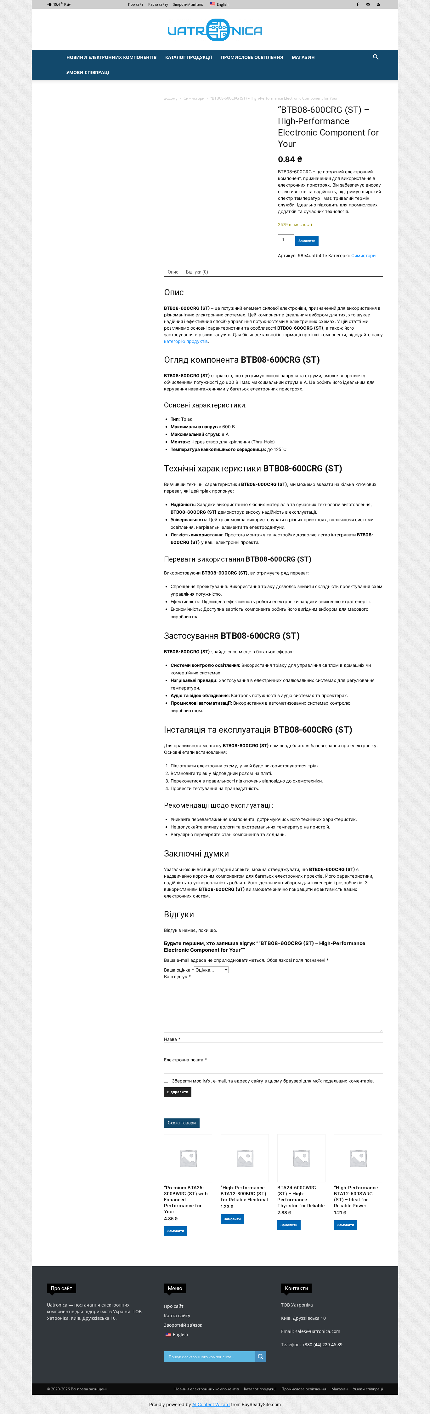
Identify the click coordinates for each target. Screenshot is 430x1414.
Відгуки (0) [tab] (197, 271)
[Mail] (368, 4)
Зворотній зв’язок (188, 4)
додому (171, 98)
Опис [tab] (173, 271)
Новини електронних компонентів (111, 57)
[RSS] (378, 4)
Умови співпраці (87, 72)
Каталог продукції (188, 57)
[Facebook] (357, 4)
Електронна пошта (185, 1059)
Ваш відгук (177, 976)
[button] (375, 58)
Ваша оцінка (179, 969)
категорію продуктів (186, 341)
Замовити (306, 241)
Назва (172, 1039)
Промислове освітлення (252, 57)
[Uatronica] (215, 30)
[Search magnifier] (260, 1356)
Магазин (303, 57)
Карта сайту (158, 4)
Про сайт (135, 4)
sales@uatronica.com (317, 1331)
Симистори (194, 98)
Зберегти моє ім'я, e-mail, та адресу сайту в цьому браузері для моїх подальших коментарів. (273, 1080)
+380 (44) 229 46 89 (322, 1345)
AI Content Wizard (211, 1404)
